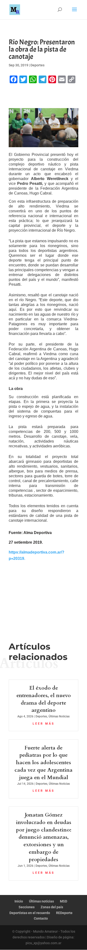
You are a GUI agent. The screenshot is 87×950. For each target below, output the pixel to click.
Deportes (37, 65)
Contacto (41, 918)
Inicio (18, 901)
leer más (43, 723)
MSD (63, 901)
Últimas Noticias (59, 716)
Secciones (27, 907)
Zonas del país (52, 907)
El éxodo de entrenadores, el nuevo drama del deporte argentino (43, 699)
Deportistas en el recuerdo (29, 913)
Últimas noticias (41, 901)
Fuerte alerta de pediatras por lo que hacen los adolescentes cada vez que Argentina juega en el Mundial (43, 762)
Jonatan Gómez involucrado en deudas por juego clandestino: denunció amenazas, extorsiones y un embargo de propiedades (43, 837)
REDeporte (64, 913)
